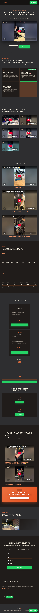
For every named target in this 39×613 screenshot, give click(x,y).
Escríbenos (33, 610)
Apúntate (33, 2)
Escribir (10, 596)
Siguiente (19, 567)
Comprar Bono (19, 414)
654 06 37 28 (4, 596)
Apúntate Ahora (16, 352)
